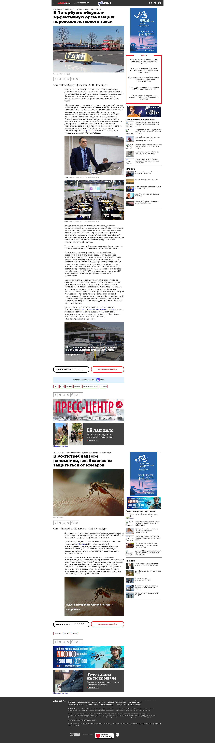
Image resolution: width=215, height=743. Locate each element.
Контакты (71, 702)
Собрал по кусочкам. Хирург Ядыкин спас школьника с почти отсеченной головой (148, 131)
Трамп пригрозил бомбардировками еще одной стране (148, 187)
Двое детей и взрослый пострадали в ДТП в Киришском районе (144, 88)
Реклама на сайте (98, 702)
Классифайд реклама (75, 704)
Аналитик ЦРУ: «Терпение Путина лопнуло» (146, 594)
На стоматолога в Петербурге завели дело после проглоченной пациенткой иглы (143, 79)
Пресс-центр (91, 700)
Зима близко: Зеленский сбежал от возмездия (147, 194)
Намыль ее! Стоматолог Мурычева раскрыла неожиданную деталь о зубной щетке (147, 523)
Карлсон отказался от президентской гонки (142, 579)
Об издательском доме (76, 700)
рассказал (91, 131)
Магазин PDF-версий (106, 700)
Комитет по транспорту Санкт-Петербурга (84, 177)
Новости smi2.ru (60, 446)
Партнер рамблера (87, 734)
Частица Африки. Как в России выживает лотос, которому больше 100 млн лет (147, 161)
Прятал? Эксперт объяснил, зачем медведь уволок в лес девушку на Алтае (147, 124)
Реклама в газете (83, 702)
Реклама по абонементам (117, 702)
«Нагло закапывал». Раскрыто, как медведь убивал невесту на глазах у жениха (148, 538)
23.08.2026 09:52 (58, 453)
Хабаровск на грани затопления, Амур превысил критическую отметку (146, 587)
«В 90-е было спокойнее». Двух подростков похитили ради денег (147, 515)
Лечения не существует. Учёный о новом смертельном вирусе (147, 152)
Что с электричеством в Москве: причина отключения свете (146, 180)
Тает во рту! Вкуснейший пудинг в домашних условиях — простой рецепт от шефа (147, 545)
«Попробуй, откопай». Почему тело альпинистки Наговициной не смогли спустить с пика (147, 138)
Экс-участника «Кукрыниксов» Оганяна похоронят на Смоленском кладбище (143, 97)
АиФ (68, 74)
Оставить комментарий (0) (107, 369)
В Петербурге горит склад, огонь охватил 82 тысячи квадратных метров (144, 61)
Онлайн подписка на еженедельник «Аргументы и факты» (136, 700)
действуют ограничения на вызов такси (95, 309)
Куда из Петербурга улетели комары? (89, 604)
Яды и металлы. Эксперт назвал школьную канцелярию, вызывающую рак (146, 530)
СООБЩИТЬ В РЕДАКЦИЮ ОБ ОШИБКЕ (128, 704)
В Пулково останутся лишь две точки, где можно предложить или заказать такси (91, 348)
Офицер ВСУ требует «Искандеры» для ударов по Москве (147, 202)
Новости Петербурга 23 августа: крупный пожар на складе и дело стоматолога (144, 70)
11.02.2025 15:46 (58, 9)
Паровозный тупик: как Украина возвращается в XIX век (146, 172)
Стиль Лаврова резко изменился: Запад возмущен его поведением (146, 564)
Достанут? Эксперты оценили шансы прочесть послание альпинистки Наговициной (148, 552)
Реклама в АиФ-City (135, 702)
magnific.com (58, 517)
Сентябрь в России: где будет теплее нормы (148, 571)
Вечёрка (82, 544)
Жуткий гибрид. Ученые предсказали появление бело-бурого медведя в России (148, 146)
